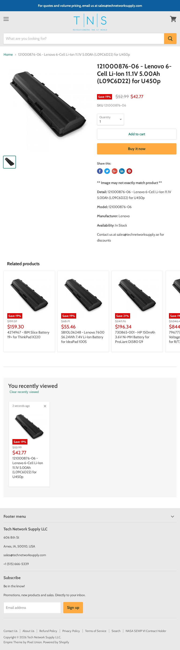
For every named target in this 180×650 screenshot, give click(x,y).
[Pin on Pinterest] (129, 171)
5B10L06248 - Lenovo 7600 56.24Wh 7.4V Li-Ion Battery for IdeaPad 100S (82, 337)
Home (8, 55)
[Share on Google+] (114, 171)
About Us (28, 631)
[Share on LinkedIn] (122, 171)
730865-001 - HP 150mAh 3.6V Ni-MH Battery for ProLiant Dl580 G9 (135, 337)
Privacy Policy (71, 631)
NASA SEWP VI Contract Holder (146, 631)
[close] (45, 406)
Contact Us (10, 631)
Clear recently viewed (24, 392)
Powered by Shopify (56, 642)
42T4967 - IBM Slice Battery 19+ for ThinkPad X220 (28, 334)
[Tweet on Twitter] (107, 171)
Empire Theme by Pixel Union (23, 642)
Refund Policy (48, 631)
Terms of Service (95, 631)
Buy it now (137, 149)
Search (116, 631)
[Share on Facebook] (100, 171)
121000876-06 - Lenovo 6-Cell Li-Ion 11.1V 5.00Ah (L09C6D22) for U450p (27, 467)
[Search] (170, 38)
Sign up (73, 607)
